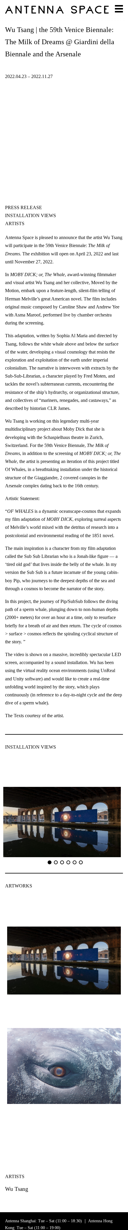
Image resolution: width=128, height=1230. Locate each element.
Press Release (23, 207)
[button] (49, 862)
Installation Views (30, 215)
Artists (14, 223)
